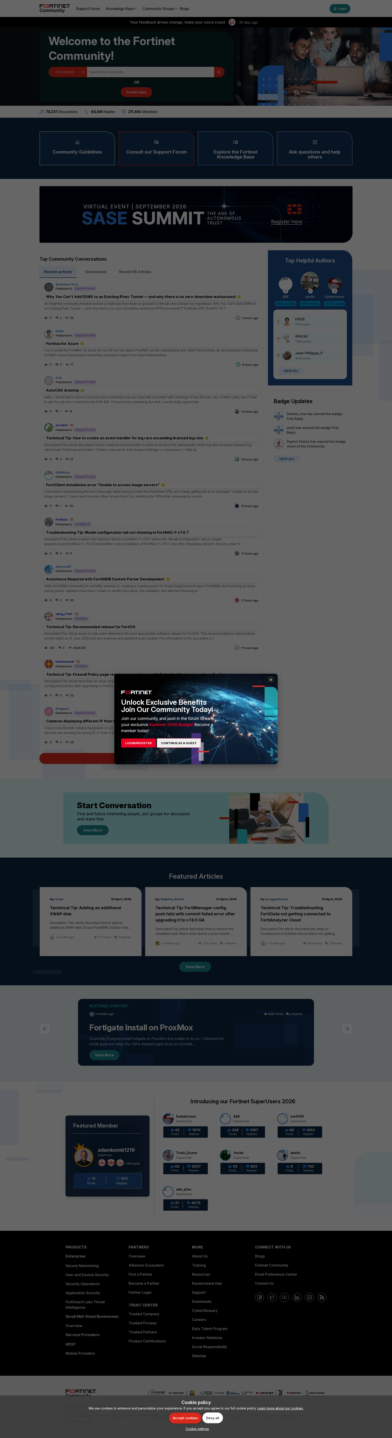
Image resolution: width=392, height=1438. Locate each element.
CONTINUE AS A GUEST (179, 743)
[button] (196, 1429)
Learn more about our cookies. (280, 1408)
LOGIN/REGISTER (138, 743)
